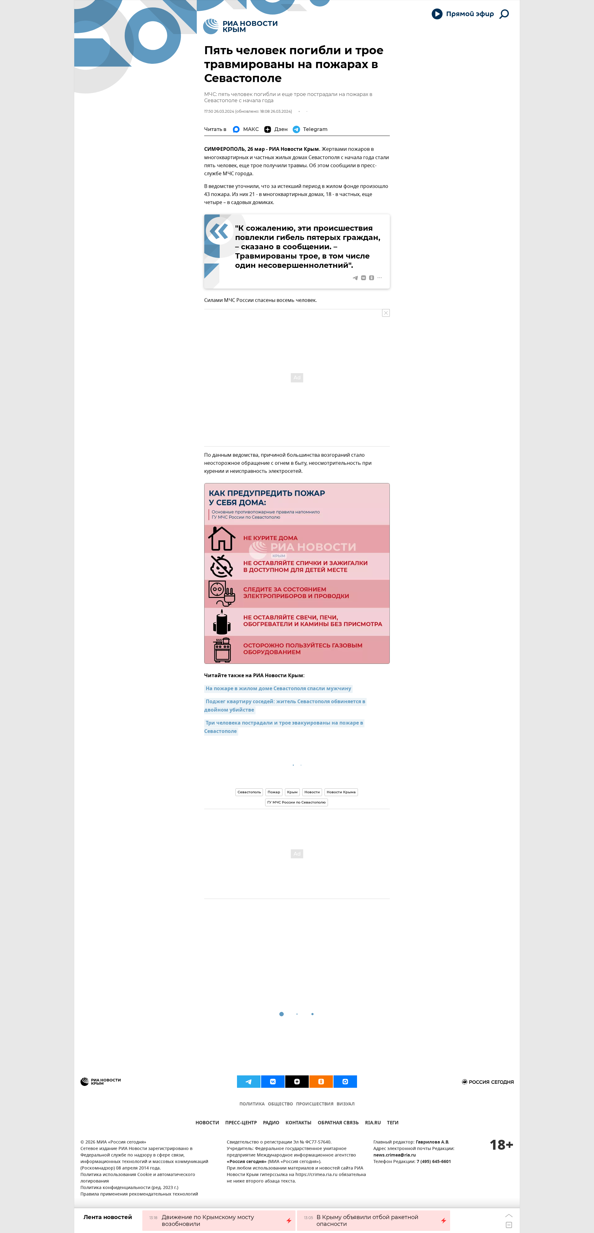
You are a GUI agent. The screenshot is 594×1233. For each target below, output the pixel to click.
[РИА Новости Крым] (240, 26)
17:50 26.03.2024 (219, 111)
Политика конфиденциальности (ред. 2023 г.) (129, 1188)
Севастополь (249, 792)
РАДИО (271, 1123)
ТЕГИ (392, 1123)
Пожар (274, 792)
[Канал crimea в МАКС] (345, 1081)
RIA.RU (373, 1123)
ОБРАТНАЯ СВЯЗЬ (338, 1123)
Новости (312, 792)
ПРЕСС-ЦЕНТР (241, 1123)
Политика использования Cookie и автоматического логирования (137, 1178)
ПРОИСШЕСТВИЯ (315, 1104)
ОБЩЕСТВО (280, 1104)
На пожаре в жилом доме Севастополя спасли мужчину (278, 689)
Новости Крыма (341, 792)
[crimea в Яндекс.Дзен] (297, 1081)
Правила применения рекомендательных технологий (139, 1194)
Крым (292, 792)
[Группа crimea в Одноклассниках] (321, 1081)
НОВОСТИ (207, 1123)
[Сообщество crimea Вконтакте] (273, 1081)
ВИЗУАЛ (346, 1104)
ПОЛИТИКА (252, 1104)
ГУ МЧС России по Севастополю (296, 802)
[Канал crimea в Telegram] (248, 1081)
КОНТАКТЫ (299, 1123)
